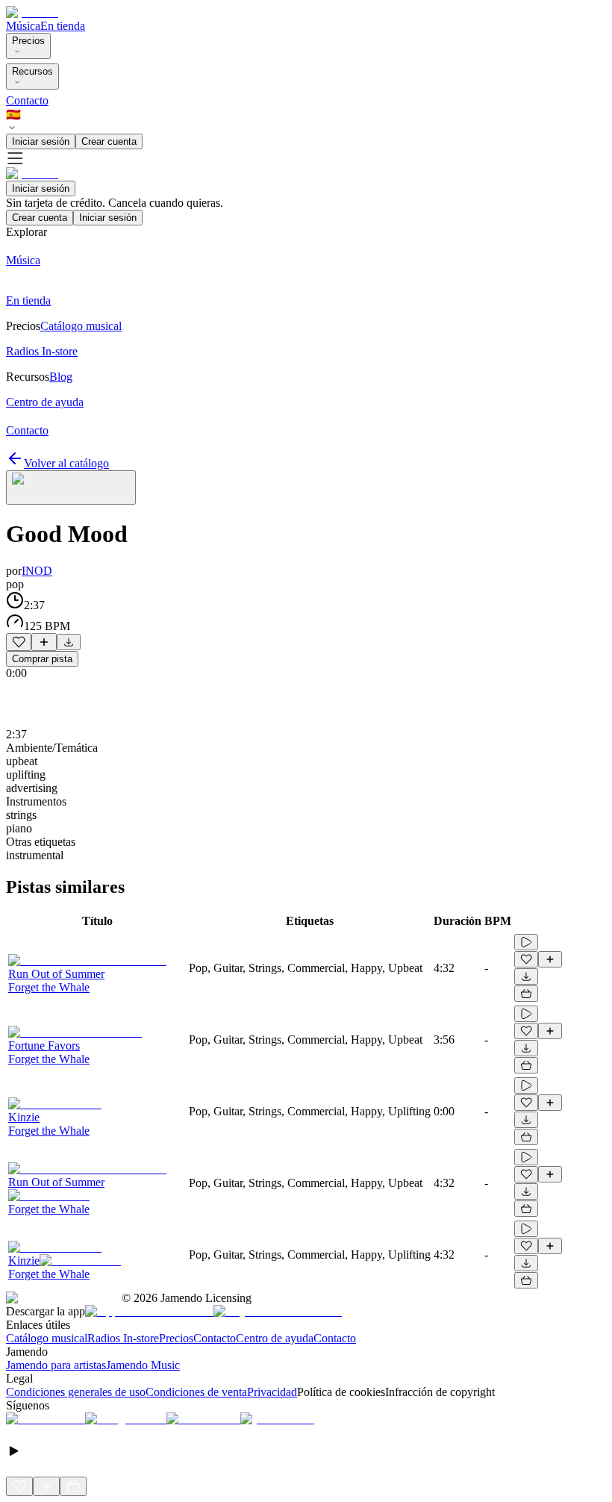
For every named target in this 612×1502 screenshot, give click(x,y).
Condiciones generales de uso (76, 1392)
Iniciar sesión (40, 141)
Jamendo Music (143, 1365)
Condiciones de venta (196, 1392)
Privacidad (272, 1392)
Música (23, 25)
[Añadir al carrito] (526, 993)
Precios (28, 40)
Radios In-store (123, 1338)
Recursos (32, 71)
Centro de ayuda (274, 1338)
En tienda (62, 25)
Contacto (27, 100)
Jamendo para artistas (56, 1365)
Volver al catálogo (66, 463)
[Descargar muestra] (69, 642)
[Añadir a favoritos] (18, 642)
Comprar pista (42, 658)
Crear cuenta (109, 141)
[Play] (71, 487)
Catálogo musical (46, 1338)
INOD (37, 570)
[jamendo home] (32, 12)
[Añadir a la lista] (44, 642)
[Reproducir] (526, 942)
